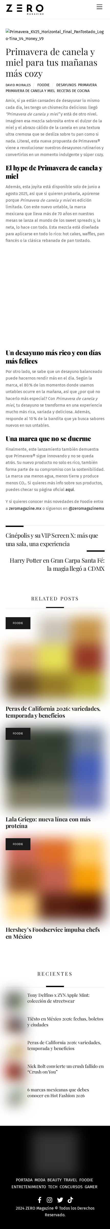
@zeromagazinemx (86, 508)
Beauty (55, 1180)
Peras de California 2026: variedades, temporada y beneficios (53, 712)
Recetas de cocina (73, 91)
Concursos (72, 1186)
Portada (24, 1180)
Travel (71, 1180)
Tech (54, 1186)
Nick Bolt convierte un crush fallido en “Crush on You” (65, 1069)
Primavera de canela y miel (30, 91)
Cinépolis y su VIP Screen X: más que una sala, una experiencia (52, 539)
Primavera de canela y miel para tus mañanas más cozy (51, 62)
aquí (69, 489)
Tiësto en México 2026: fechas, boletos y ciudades (65, 1021)
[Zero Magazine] (25, 12)
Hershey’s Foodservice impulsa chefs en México (53, 933)
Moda (41, 1180)
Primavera (87, 85)
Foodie (43, 85)
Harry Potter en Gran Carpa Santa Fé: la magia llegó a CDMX (57, 564)
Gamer (91, 1186)
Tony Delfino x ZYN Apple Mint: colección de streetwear (58, 998)
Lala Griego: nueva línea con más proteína (48, 822)
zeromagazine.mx (24, 508)
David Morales (18, 85)
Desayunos (66, 85)
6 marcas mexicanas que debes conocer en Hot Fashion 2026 (58, 1092)
